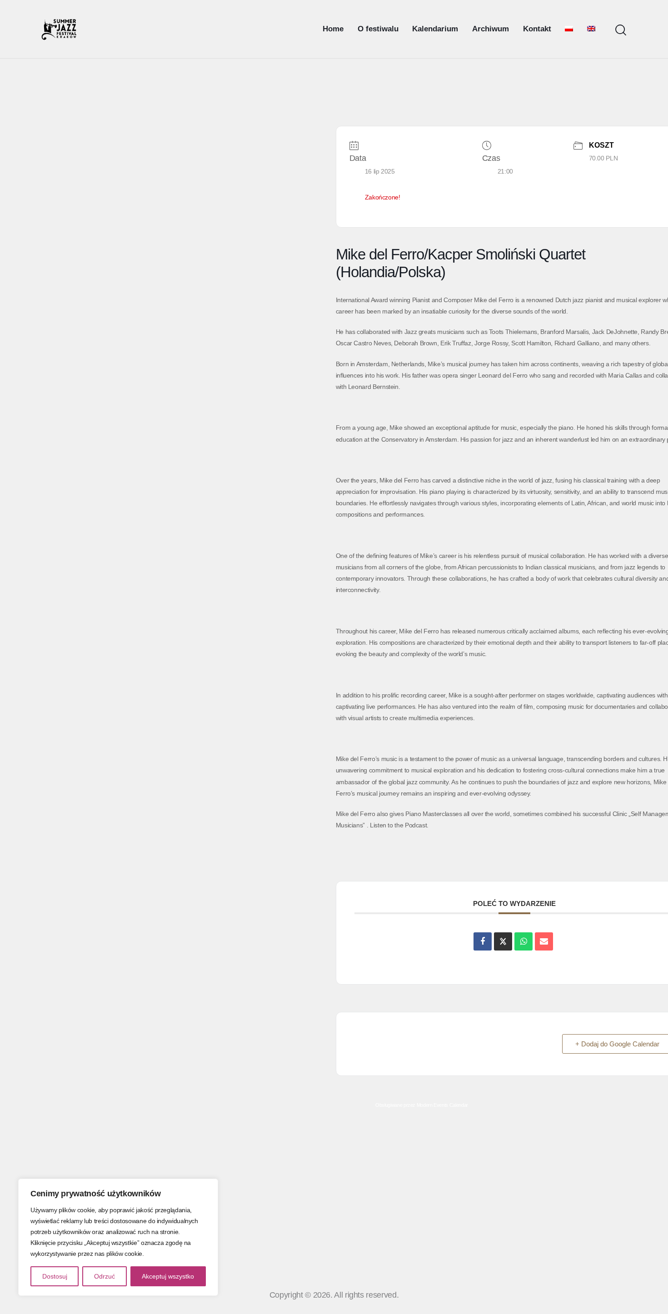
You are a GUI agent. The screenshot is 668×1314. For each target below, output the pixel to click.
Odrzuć (104, 1276)
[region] (118, 1237)
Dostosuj (54, 1276)
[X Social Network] (503, 941)
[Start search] (620, 30)
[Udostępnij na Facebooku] (483, 941)
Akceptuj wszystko (168, 1276)
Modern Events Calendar (442, 1105)
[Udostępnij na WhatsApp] (523, 941)
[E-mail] (544, 941)
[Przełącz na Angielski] (591, 29)
